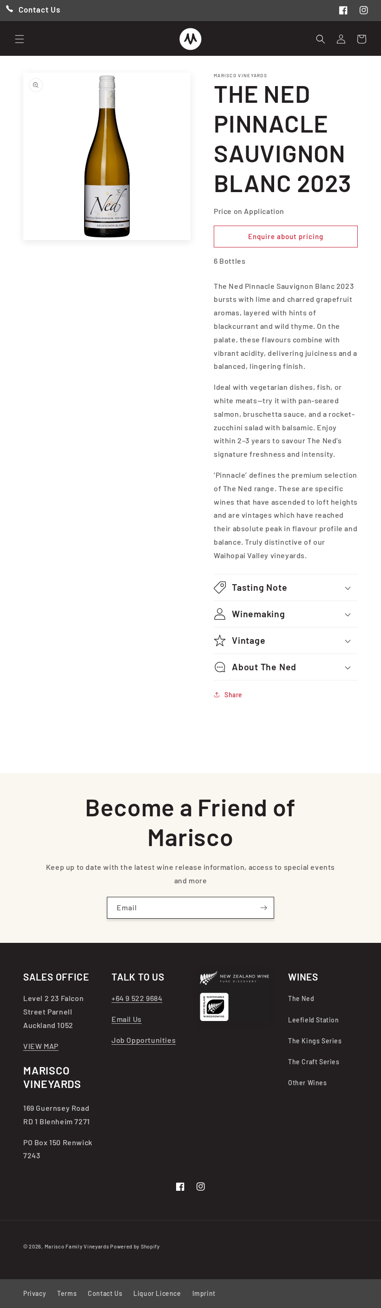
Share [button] (233, 695)
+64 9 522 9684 (137, 998)
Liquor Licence (157, 1293)
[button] (19, 39)
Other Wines (307, 1083)
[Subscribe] (263, 908)
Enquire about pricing (285, 236)
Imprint (204, 1293)
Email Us (127, 1018)
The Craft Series (314, 1062)
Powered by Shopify (135, 1246)
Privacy (34, 1293)
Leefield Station (313, 1020)
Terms (67, 1293)
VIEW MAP (41, 1045)
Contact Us (105, 1293)
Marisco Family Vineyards (77, 1246)
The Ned (301, 998)
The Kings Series (315, 1041)
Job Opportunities (144, 1039)
